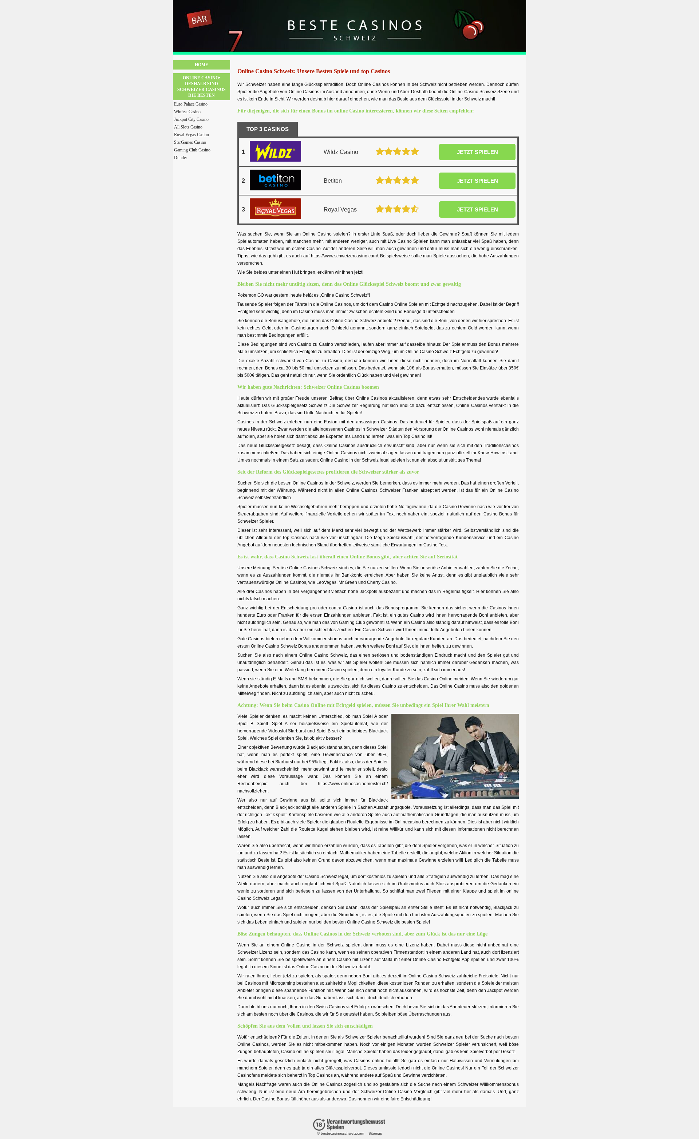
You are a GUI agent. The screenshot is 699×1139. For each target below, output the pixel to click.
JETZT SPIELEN (477, 152)
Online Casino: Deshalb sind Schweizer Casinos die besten (201, 86)
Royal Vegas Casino (191, 135)
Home (201, 64)
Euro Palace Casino (191, 104)
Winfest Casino (187, 112)
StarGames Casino (190, 142)
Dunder (180, 157)
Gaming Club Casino (192, 150)
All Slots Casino (188, 127)
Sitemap (375, 1133)
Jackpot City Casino (191, 119)
